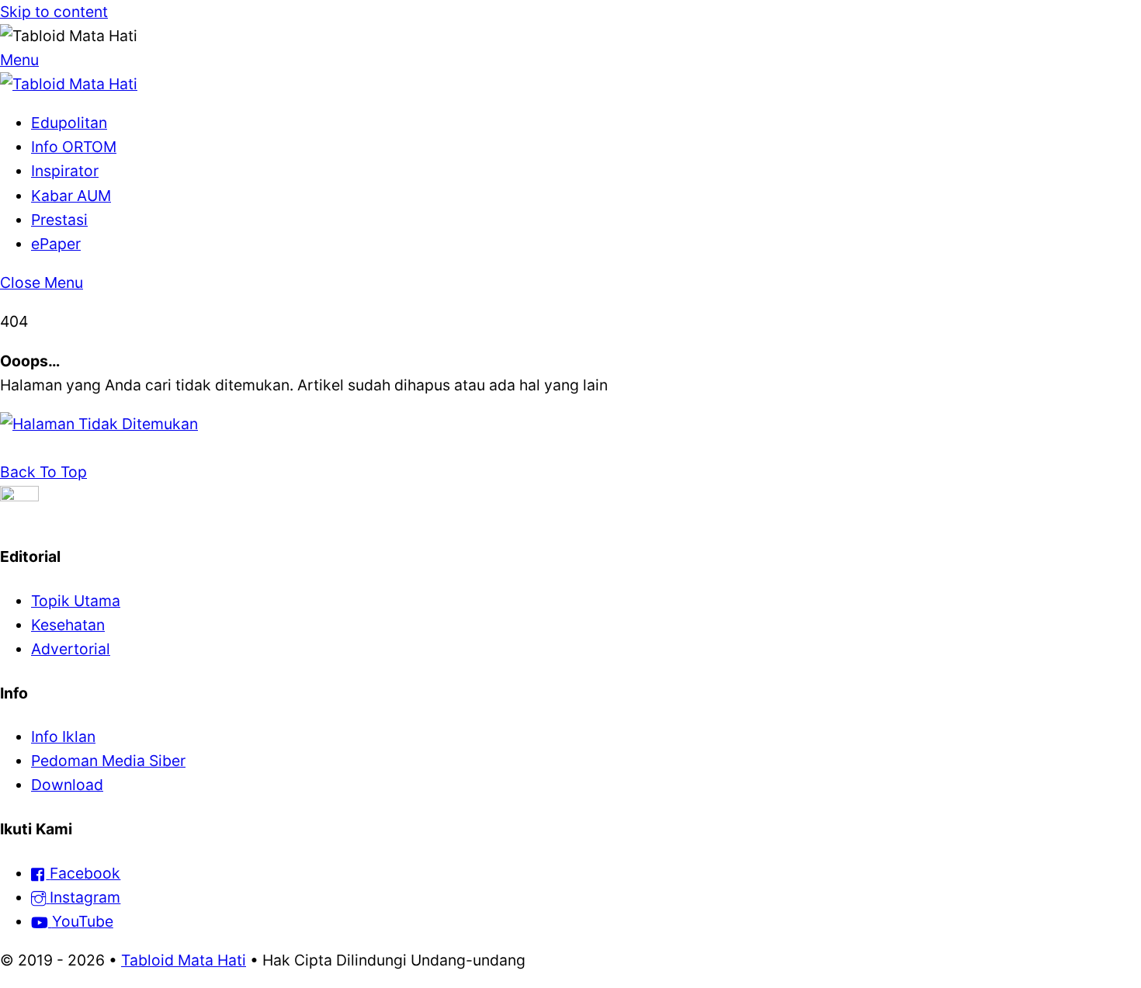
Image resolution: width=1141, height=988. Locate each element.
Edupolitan (69, 122)
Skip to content (54, 11)
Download (67, 784)
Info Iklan (63, 736)
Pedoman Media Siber (108, 760)
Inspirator (65, 170)
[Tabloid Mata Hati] (68, 84)
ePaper (56, 243)
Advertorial (70, 649)
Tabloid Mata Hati (183, 960)
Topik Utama (75, 600)
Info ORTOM (73, 146)
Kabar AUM (71, 195)
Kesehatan (68, 624)
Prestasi (59, 219)
